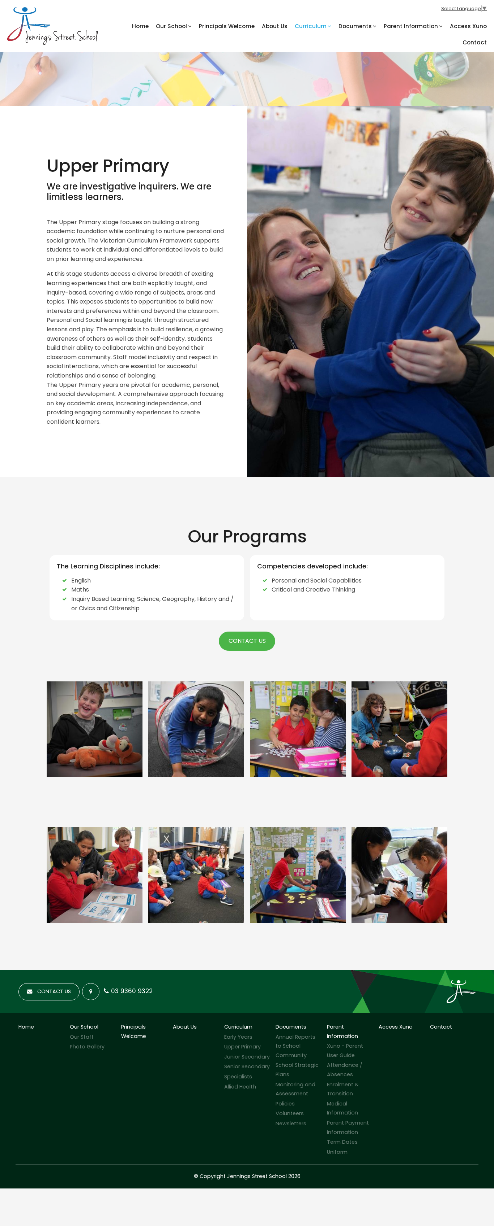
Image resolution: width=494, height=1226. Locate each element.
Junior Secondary (247, 1056)
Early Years (238, 1036)
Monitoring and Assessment (295, 1089)
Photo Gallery (87, 1046)
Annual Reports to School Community (295, 1046)
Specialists (238, 1076)
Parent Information (411, 26)
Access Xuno (468, 26)
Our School (171, 26)
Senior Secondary (247, 1066)
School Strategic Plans (297, 1069)
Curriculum (311, 26)
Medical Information (342, 1108)
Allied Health (240, 1086)
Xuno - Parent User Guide (345, 1050)
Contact (475, 42)
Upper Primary (242, 1046)
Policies (285, 1103)
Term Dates (342, 1142)
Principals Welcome (227, 26)
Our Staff (82, 1036)
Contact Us (247, 641)
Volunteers (290, 1113)
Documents (355, 26)
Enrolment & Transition (343, 1089)
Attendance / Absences (344, 1069)
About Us (275, 26)
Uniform (337, 1152)
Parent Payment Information (348, 1127)
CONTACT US (54, 991)
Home (140, 26)
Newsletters (291, 1123)
